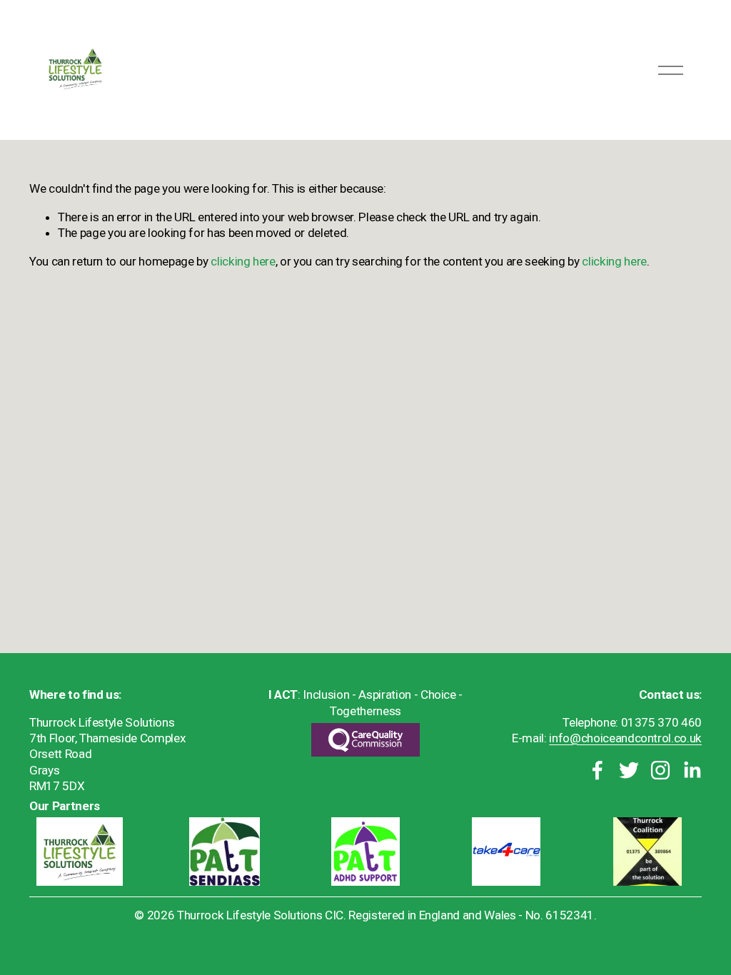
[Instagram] (660, 770)
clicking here (243, 261)
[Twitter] (629, 770)
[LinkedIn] (692, 770)
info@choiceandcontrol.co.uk (625, 738)
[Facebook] (598, 770)
